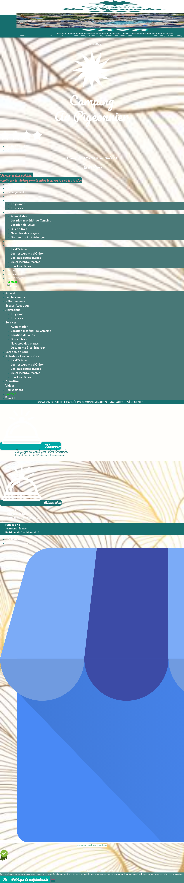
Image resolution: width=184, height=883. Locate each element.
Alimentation (19, 216)
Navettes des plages (25, 233)
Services (12, 212)
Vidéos (11, 274)
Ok (4, 879)
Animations (14, 200)
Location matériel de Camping (31, 220)
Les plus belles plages (26, 258)
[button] (92, 289)
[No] (53, 880)
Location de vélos (23, 225)
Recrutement (15, 278)
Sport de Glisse (21, 266)
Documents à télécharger (28, 237)
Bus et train (19, 229)
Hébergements (16, 192)
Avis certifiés (92, 864)
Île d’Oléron (19, 249)
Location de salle (18, 241)
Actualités (13, 270)
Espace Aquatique (18, 196)
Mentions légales (16, 514)
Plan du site (12, 510)
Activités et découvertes (22, 245)
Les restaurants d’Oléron (27, 253)
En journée (18, 204)
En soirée (17, 208)
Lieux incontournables (25, 262)
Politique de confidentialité (29, 879)
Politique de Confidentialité (22, 517)
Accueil (11, 184)
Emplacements (16, 188)
